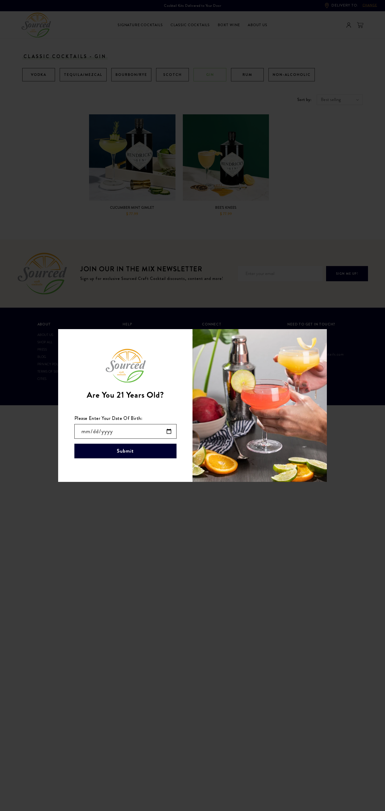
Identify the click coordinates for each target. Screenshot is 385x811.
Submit (125, 451)
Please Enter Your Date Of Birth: (108, 418)
